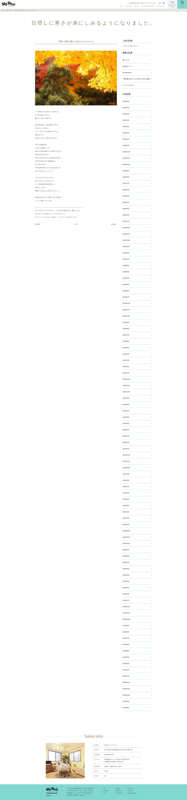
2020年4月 (126, 581)
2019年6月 (126, 644)
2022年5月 (126, 423)
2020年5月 (126, 575)
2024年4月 (126, 278)
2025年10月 (126, 164)
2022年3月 (126, 436)
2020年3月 (126, 587)
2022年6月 (126, 417)
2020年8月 (126, 556)
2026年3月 (126, 133)
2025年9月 (126, 171)
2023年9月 (126, 322)
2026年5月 (126, 120)
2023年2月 (126, 366)
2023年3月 (126, 360)
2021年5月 (126, 499)
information (119, 793)
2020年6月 (126, 569)
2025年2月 (126, 215)
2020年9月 (126, 550)
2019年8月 (126, 632)
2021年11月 (126, 461)
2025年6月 (126, 189)
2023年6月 (126, 341)
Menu (137, 6)
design (118, 788)
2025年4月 (126, 202)
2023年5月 (126, 347)
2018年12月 (126, 682)
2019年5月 (126, 651)
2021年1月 (126, 524)
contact (130, 788)
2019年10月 (126, 619)
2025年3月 (126, 208)
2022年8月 (126, 404)
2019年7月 (126, 638)
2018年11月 (126, 689)
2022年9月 (126, 398)
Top (120, 6)
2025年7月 (126, 183)
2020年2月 (126, 594)
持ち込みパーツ (127, 66)
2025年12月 (126, 152)
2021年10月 (126, 467)
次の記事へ (114, 224)
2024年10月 (126, 240)
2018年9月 (126, 701)
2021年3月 (126, 512)
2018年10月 (126, 695)
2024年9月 (126, 246)
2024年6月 (126, 265)
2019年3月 (126, 663)
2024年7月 (126, 259)
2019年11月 (126, 613)
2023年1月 (126, 373)
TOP (3, 10)
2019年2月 (126, 670)
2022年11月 (126, 385)
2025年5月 (126, 196)
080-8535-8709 (136, 3)
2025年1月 (126, 221)
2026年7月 (126, 107)
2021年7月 (126, 486)
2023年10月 (126, 316)
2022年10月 (126, 392)
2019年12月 (126, 606)
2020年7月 (126, 562)
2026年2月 (126, 139)
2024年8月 (126, 253)
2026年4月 (126, 126)
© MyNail (48, 795)
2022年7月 (126, 411)
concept (105, 790)
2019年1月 (126, 676)
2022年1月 (126, 449)
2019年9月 (126, 625)
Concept (128, 6)
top (104, 788)
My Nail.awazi (127, 72)
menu (105, 793)
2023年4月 (126, 354)
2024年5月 (126, 272)
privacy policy (132, 793)
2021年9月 (126, 474)
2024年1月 (126, 297)
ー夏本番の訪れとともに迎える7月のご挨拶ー (137, 79)
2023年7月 (126, 335)
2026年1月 (126, 145)
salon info (119, 790)
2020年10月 (126, 543)
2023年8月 (126, 328)
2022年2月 (126, 442)
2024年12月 (126, 227)
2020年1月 (126, 600)
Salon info (161, 6)
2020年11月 (126, 537)
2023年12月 (126, 303)
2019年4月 (126, 657)
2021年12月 (126, 455)
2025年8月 (126, 177)
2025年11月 (126, 158)
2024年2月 (126, 291)
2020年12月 (126, 531)
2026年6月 (126, 114)
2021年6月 (126, 493)
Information (9, 10)
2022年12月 (126, 379)
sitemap (130, 790)
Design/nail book (148, 6)
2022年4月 (126, 430)
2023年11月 (126, 310)
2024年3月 (126, 284)
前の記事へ (38, 224)
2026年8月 (126, 101)
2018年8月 (126, 707)
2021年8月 (126, 480)
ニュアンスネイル (128, 85)
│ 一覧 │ (76, 224)
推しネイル (126, 60)
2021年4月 (126, 505)
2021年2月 (126, 518)
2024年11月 (126, 234)
